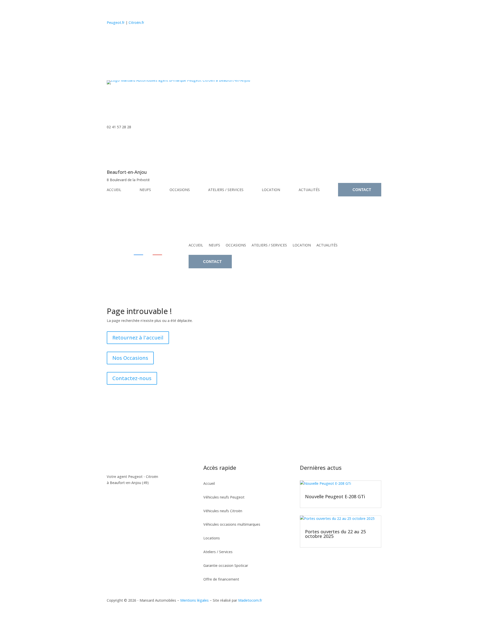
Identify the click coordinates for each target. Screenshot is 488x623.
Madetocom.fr (250, 600)
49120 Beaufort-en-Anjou (141, 429)
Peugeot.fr (116, 22)
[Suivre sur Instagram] (121, 37)
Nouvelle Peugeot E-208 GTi (335, 496)
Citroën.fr (136, 22)
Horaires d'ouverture (214, 429)
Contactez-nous (131, 378)
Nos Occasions (130, 357)
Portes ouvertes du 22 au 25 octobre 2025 (335, 533)
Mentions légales (194, 600)
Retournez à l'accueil (137, 337)
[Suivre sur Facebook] (111, 37)
